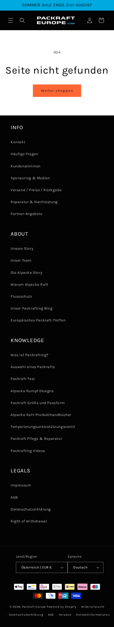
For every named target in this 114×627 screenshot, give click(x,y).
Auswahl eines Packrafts (33, 367)
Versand (65, 614)
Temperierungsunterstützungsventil (43, 426)
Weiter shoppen (57, 90)
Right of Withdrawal (29, 521)
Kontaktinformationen (93, 614)
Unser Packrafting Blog (31, 308)
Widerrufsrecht (92, 606)
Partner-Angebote (26, 214)
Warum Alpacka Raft (29, 284)
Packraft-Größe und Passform (38, 403)
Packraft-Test (23, 379)
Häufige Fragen (24, 154)
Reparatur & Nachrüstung (34, 202)
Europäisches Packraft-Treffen (38, 320)
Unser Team (21, 260)
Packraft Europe (34, 606)
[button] (10, 20)
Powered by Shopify (61, 606)
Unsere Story (22, 248)
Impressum (21, 485)
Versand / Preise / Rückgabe (36, 190)
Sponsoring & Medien (30, 178)
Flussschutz (21, 296)
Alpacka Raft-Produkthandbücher (41, 415)
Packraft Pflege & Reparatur (36, 438)
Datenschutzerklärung (31, 509)
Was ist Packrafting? (30, 355)
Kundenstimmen (26, 166)
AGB (14, 497)
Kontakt (18, 142)
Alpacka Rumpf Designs (32, 391)
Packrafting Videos (28, 451)
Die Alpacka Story (26, 272)
